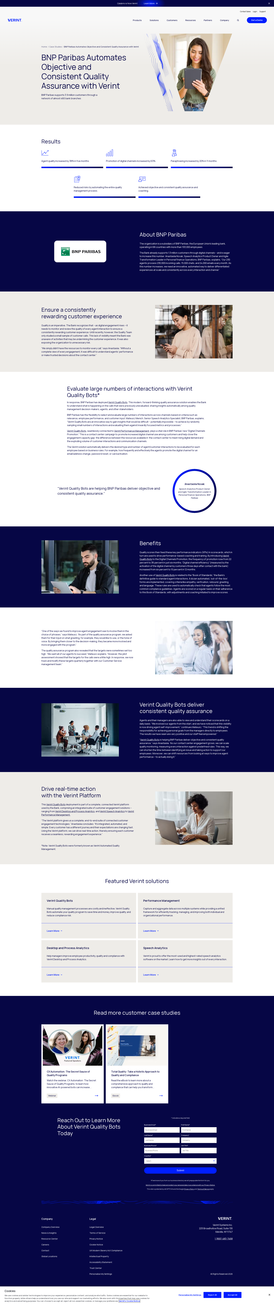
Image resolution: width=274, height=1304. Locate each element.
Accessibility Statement (100, 1262)
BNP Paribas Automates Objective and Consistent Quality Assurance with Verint (101, 46)
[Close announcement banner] (269, 3)
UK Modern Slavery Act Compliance (105, 1250)
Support (262, 11)
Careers (45, 1244)
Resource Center (49, 1238)
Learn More (53, 930)
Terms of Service (204, 1189)
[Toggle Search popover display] (238, 20)
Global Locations (49, 1256)
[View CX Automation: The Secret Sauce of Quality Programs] (72, 1063)
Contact (45, 1250)
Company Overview (50, 1227)
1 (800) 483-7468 (224, 1238)
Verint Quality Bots (117, 402)
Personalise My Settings (100, 1274)
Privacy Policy (189, 1189)
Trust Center (95, 1268)
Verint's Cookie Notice (129, 1301)
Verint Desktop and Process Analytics (75, 811)
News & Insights (49, 1233)
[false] (269, 1295)
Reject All (212, 1295)
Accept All (232, 1295)
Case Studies (56, 46)
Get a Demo (257, 20)
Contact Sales (245, 11)
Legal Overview (96, 1227)
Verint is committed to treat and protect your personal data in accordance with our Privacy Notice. (180, 1185)
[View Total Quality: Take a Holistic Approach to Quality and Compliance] (137, 1063)
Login (255, 11)
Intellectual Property (99, 1256)
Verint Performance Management (131, 430)
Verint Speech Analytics (112, 811)
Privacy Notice (96, 1238)
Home (45, 46)
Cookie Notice (96, 1244)
